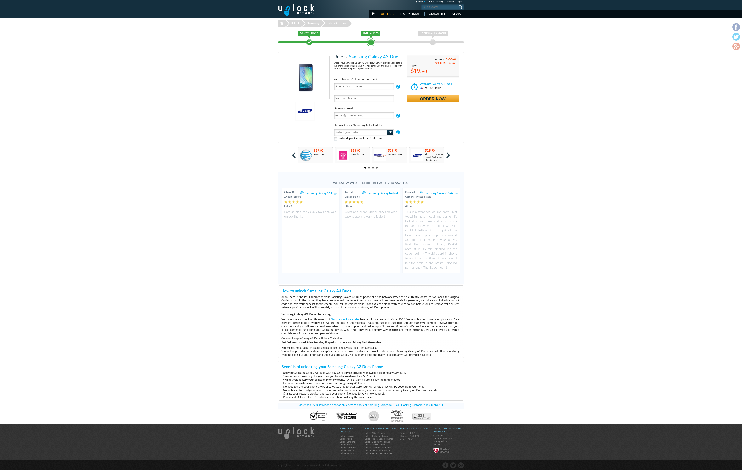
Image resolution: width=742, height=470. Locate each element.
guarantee (436, 13)
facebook (445, 465)
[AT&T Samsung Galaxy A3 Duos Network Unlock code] (306, 155)
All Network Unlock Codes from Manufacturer (434, 157)
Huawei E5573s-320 (409, 436)
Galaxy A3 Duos (336, 23)
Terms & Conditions (442, 439)
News (456, 13)
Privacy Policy (440, 441)
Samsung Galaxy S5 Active (441, 193)
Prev (294, 155)
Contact (450, 1)
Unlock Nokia (346, 445)
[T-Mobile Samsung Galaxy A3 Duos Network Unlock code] (343, 155)
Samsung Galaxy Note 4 (383, 193)
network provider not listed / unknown (360, 138)
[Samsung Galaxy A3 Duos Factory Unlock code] (417, 155)
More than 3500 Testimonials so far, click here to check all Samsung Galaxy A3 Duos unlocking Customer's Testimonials (369, 405)
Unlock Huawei (347, 436)
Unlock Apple (346, 439)
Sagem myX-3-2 (407, 433)
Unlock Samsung (347, 442)
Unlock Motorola (347, 453)
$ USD (419, 1)
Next (448, 155)
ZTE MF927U (406, 439)
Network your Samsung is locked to (358, 125)
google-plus (461, 465)
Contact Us (438, 436)
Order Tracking (435, 1)
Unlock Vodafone (348, 448)
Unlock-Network (296, 10)
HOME (373, 13)
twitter (453, 465)
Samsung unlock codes (345, 319)
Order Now (433, 98)
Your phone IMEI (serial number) (355, 79)
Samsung (313, 23)
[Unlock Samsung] (291, 111)
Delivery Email (343, 108)
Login (459, 1)
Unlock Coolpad (347, 451)
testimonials (410, 13)
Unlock (387, 13)
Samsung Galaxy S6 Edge (321, 193)
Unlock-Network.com (296, 433)
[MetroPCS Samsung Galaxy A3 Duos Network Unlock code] (380, 155)
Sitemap (437, 444)
